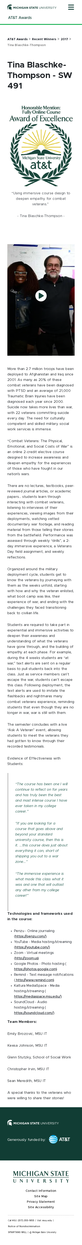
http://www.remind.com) (34, 980)
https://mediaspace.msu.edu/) (38, 996)
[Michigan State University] (32, 7)
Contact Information (41, 1190)
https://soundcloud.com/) (34, 1013)
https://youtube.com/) (32, 947)
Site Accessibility (41, 1207)
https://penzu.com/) (30, 936)
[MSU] (33, 1126)
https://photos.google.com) (35, 969)
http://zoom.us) (27, 958)
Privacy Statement (41, 1201)
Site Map (41, 1196)
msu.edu (47, 1221)
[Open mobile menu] (71, 7)
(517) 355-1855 (26, 1221)
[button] (41, 295)
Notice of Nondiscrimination (24, 1226)
